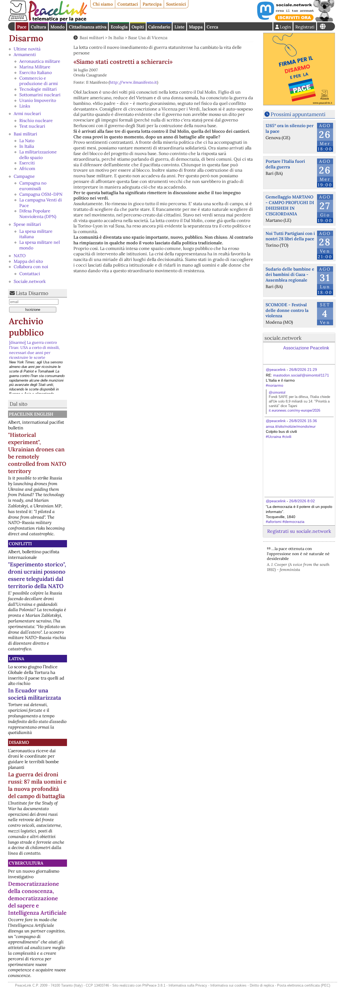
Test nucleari (32, 126)
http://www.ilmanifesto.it (133, 82)
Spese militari (27, 224)
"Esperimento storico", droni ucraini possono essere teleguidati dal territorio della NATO (37, 575)
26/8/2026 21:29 (303, 369)
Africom (27, 168)
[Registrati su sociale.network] (295, 20)
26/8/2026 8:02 (302, 501)
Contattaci (127, 4)
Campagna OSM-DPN (40, 194)
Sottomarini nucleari (40, 94)
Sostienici (176, 4)
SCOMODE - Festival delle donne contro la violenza (287, 310)
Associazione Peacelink (306, 348)
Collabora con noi (31, 266)
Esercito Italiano (35, 72)
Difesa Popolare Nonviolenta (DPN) (37, 213)
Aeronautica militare (39, 61)
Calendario (159, 26)
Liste (179, 26)
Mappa (196, 26)
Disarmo (26, 38)
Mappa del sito (28, 261)
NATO (20, 255)
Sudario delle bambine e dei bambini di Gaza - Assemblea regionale (290, 274)
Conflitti (20, 543)
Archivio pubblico (26, 327)
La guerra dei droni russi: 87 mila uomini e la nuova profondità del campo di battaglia (37, 785)
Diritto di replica (262, 985)
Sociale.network (30, 281)
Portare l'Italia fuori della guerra (285, 163)
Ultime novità (27, 48)
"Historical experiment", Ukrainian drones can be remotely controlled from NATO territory (37, 453)
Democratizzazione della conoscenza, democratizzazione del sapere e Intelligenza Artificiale (37, 898)
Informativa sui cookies (228, 985)
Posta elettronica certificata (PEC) (303, 985)
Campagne (24, 176)
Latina (16, 658)
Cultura (38, 26)
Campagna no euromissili (32, 185)
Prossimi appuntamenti (298, 114)
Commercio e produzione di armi (38, 80)
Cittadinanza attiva (87, 26)
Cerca (212, 26)
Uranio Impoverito (37, 100)
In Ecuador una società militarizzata (34, 694)
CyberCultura (26, 863)
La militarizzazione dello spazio (38, 154)
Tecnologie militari (38, 89)
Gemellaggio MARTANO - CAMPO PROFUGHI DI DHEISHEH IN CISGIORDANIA (290, 205)
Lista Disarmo (32, 293)
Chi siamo (103, 4)
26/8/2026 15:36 (303, 421)
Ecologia (119, 26)
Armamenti (25, 54)
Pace (22, 26)
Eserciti (27, 162)
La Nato (26, 140)
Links (24, 106)
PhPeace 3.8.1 (153, 985)
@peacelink (276, 369)
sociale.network (282, 338)
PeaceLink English (31, 414)
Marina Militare (34, 66)
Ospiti (138, 26)
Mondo (57, 26)
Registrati (305, 26)
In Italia (26, 146)
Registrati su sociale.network (299, 531)
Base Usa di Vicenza (147, 37)
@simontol (277, 392)
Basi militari (25, 133)
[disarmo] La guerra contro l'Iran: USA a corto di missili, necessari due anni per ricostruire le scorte (34, 350)
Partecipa (152, 4)
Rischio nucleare (36, 120)
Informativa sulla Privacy (188, 985)
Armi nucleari (27, 113)
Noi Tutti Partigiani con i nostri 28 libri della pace (290, 236)
